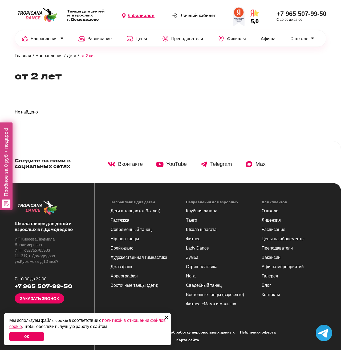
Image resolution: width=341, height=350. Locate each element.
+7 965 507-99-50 (301, 13)
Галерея (270, 276)
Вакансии (271, 257)
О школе (299, 38)
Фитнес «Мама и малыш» (211, 304)
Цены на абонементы (283, 239)
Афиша (268, 38)
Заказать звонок (39, 298)
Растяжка (120, 220)
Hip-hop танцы (125, 239)
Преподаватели (277, 248)
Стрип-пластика (201, 266)
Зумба (192, 257)
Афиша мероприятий (283, 266)
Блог (266, 285)
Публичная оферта (258, 332)
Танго (191, 220)
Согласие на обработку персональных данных (191, 332)
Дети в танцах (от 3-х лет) (135, 211)
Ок (26, 337)
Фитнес (193, 239)
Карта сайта (187, 340)
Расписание (273, 229)
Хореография (124, 276)
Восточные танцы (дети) (134, 285)
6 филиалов (141, 15)
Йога (191, 276)
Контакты (271, 294)
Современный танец (131, 229)
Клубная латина (201, 211)
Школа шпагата (201, 229)
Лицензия (271, 220)
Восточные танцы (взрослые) (215, 294)
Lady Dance (197, 248)
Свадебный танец (204, 285)
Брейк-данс (122, 248)
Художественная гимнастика (139, 257)
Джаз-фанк (121, 266)
